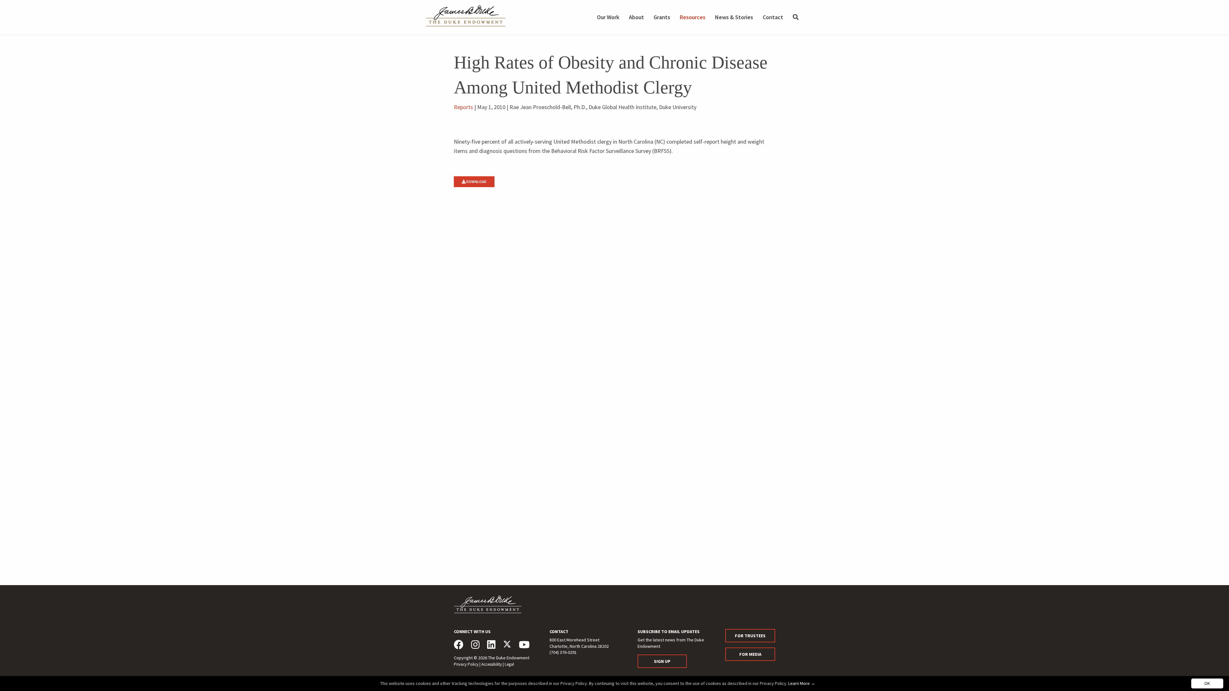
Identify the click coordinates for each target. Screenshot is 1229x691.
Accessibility (491, 664)
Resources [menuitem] (692, 17)
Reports (463, 107)
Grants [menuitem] (662, 17)
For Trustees (750, 636)
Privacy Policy (466, 664)
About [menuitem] (636, 17)
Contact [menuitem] (773, 17)
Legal (509, 664)
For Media (750, 654)
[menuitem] (795, 17)
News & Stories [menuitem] (734, 17)
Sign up (662, 661)
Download (476, 181)
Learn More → (801, 683)
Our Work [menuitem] (608, 17)
